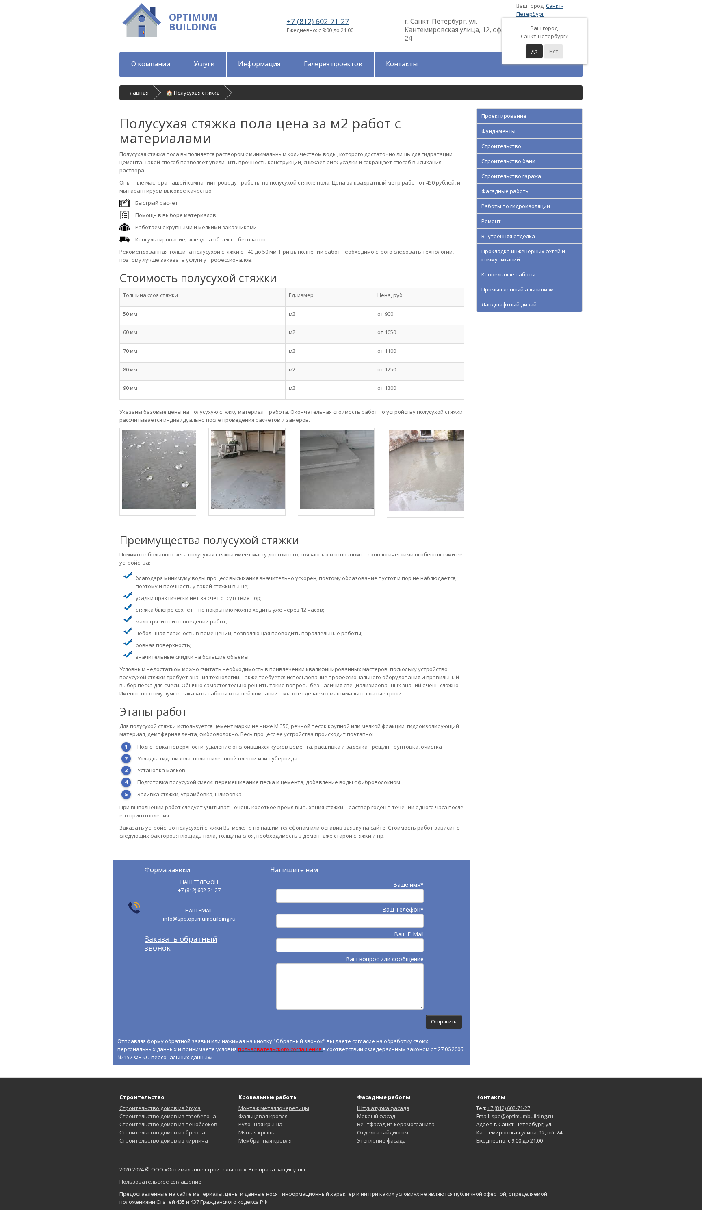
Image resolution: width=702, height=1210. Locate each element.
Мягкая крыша (257, 1132)
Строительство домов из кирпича (163, 1140)
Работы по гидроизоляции (515, 206)
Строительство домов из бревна (162, 1132)
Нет (553, 51)
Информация (259, 63)
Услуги (204, 63)
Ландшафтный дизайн (510, 304)
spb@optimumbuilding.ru (522, 1116)
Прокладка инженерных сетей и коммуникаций (523, 255)
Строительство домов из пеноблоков (168, 1124)
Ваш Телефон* (403, 909)
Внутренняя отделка (508, 236)
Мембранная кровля (265, 1140)
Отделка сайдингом (382, 1132)
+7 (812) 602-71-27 (318, 21)
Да (534, 51)
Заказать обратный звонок (181, 943)
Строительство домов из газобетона (167, 1116)
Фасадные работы (505, 191)
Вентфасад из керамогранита (396, 1124)
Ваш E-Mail (409, 934)
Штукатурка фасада (383, 1108)
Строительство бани (508, 161)
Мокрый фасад (376, 1116)
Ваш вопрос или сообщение (385, 959)
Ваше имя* (408, 884)
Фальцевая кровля (263, 1116)
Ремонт (491, 221)
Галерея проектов (333, 63)
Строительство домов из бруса (160, 1108)
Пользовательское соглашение (160, 1181)
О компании (150, 63)
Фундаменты (498, 131)
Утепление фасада (381, 1140)
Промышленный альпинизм (517, 289)
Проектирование (503, 115)
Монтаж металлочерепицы (273, 1108)
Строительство (501, 146)
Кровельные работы (508, 274)
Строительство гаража (511, 176)
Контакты (402, 63)
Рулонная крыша (260, 1124)
